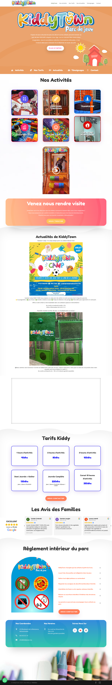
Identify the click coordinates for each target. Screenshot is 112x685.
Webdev (34, 683)
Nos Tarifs (71, 3)
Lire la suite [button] (58, 533)
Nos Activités (63, 3)
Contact (98, 3)
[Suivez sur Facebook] (75, 630)
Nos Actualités (81, 3)
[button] (110, 525)
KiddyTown (54, 3)
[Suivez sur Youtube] (80, 630)
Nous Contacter (56, 498)
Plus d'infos (55, 48)
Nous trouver (56, 221)
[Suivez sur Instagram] (86, 630)
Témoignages (90, 3)
